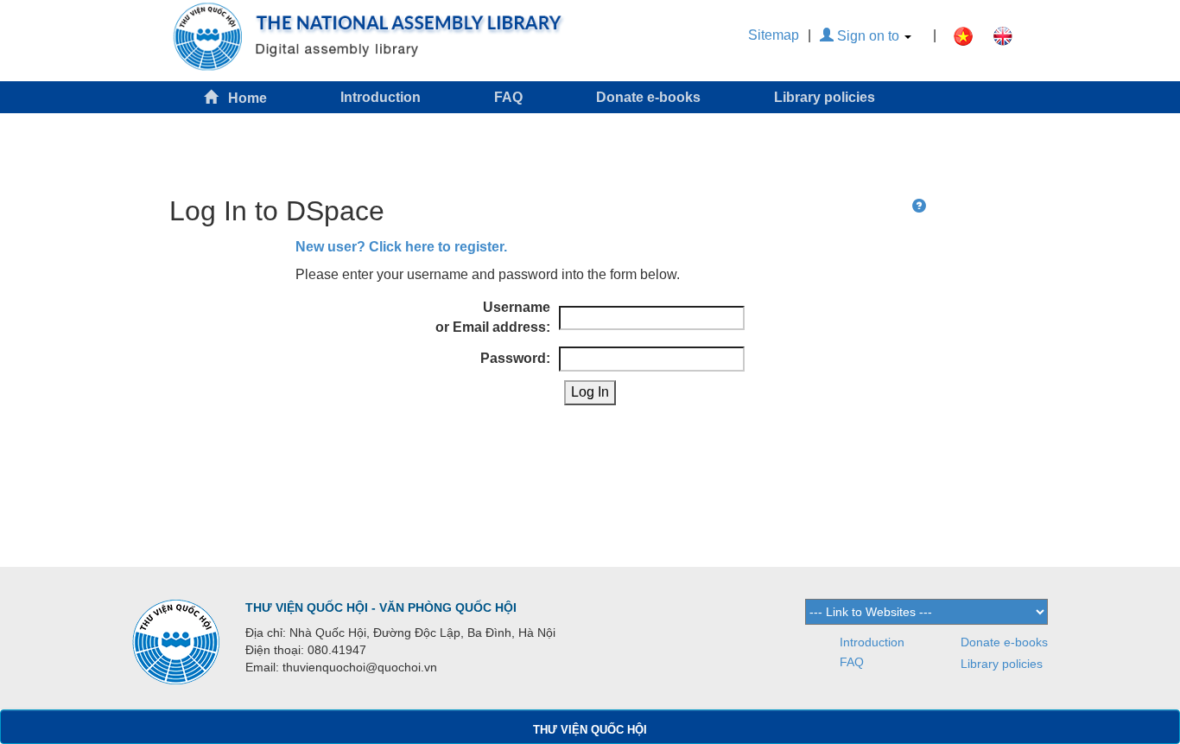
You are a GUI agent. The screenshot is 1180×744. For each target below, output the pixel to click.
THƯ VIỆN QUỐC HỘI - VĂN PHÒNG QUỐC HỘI (381, 607)
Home (242, 98)
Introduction (380, 97)
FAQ (508, 97)
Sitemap (773, 35)
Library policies (824, 97)
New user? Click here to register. (401, 246)
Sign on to (868, 36)
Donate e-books (648, 97)
